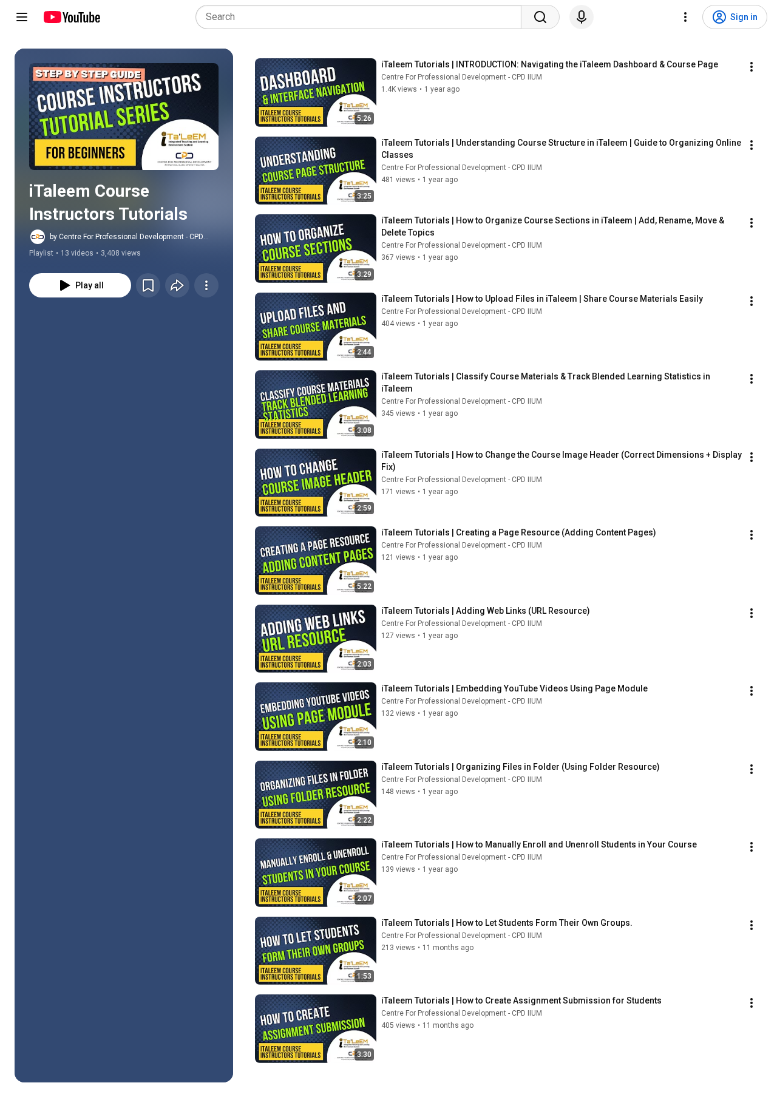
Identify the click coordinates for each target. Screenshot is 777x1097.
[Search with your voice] (581, 17)
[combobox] (362, 17)
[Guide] (22, 17)
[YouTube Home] (71, 17)
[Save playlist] (148, 285)
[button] (124, 116)
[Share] (177, 285)
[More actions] (206, 285)
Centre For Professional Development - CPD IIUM (461, 77)
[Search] (540, 17)
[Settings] (685, 17)
